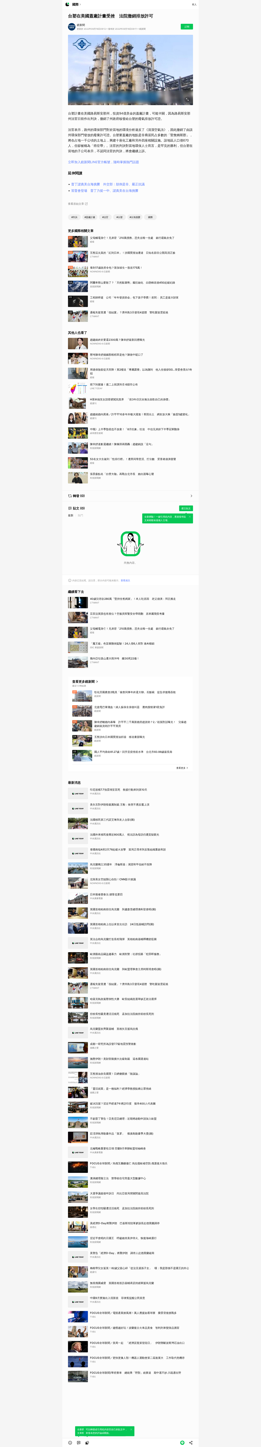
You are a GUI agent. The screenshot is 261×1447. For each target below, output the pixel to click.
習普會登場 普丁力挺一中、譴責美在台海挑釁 (104, 190)
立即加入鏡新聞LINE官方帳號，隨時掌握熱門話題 (103, 162)
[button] (70, 1442)
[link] (78, 1442)
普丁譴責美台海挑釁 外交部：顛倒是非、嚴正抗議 (108, 184)
